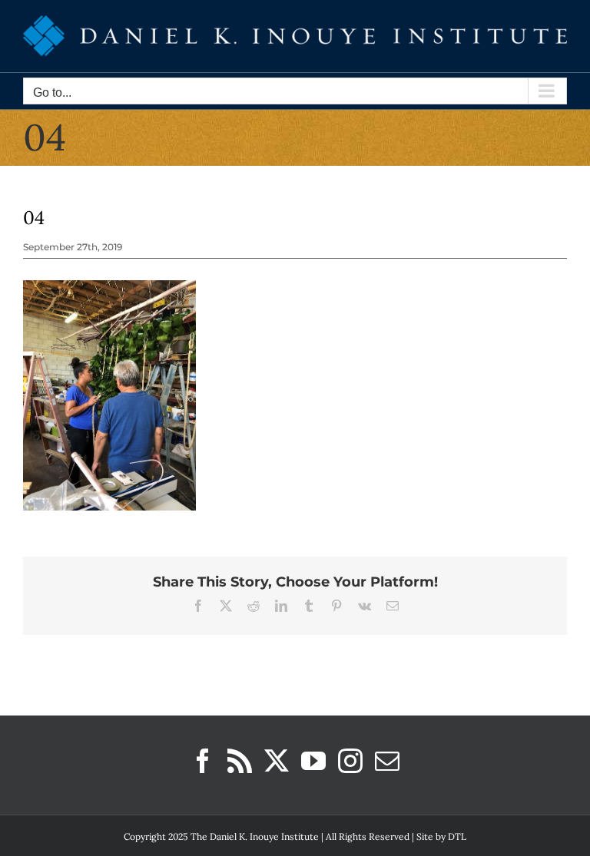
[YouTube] (313, 761)
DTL (457, 836)
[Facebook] (203, 761)
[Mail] (387, 761)
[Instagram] (350, 761)
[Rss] (239, 761)
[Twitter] (276, 761)
